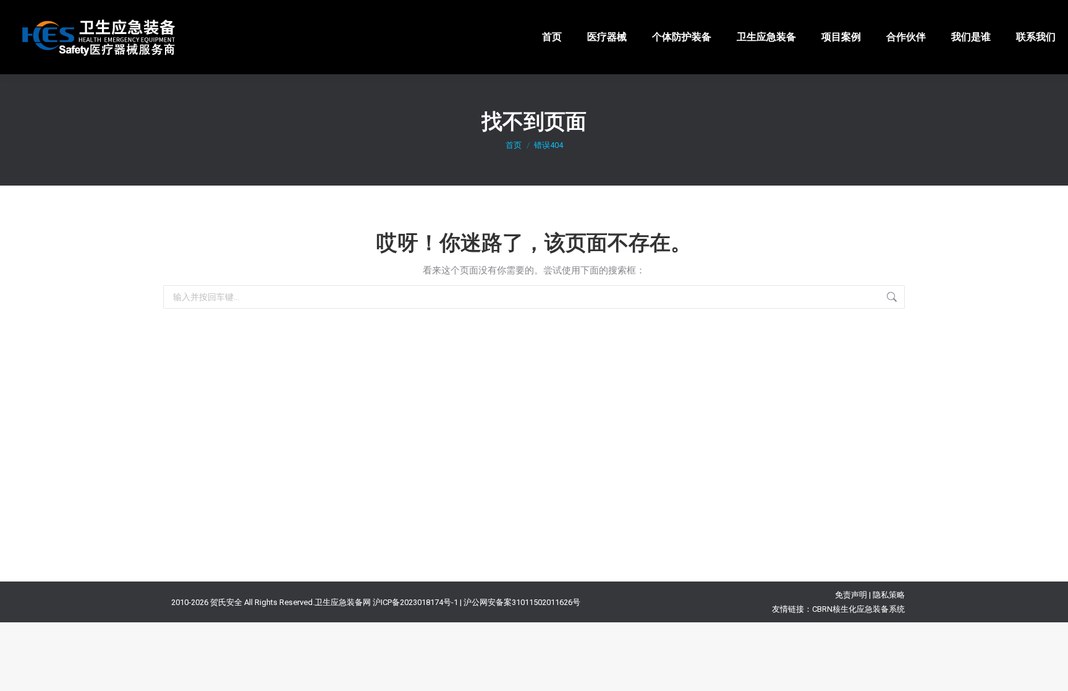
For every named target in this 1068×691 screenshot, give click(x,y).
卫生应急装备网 (343, 602)
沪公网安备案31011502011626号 (522, 602)
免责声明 (851, 594)
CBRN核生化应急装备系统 (858, 609)
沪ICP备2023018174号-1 (415, 602)
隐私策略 (889, 594)
